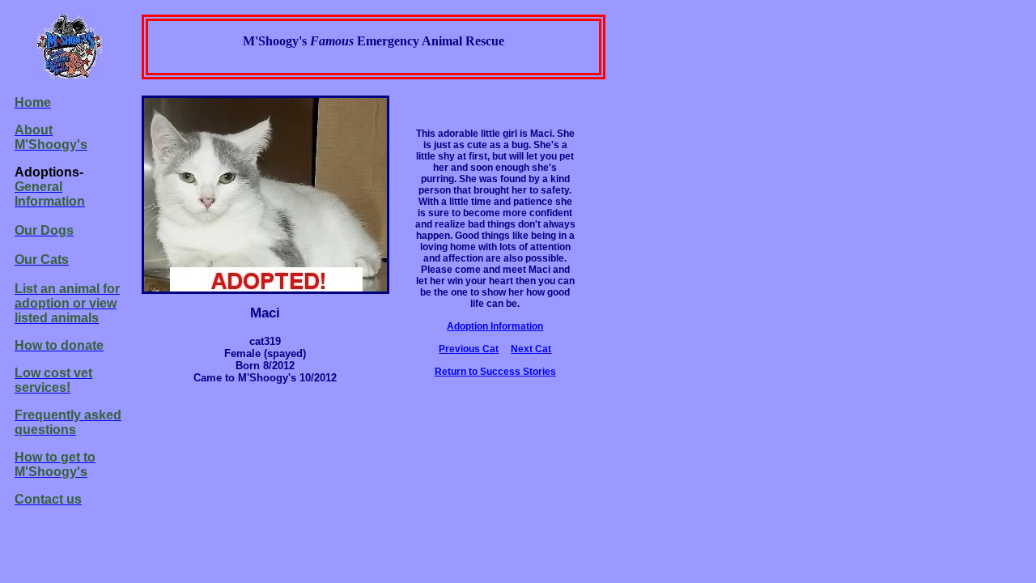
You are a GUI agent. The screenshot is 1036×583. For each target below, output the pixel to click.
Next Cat (531, 349)
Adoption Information (495, 326)
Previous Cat (469, 349)
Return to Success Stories (495, 371)
